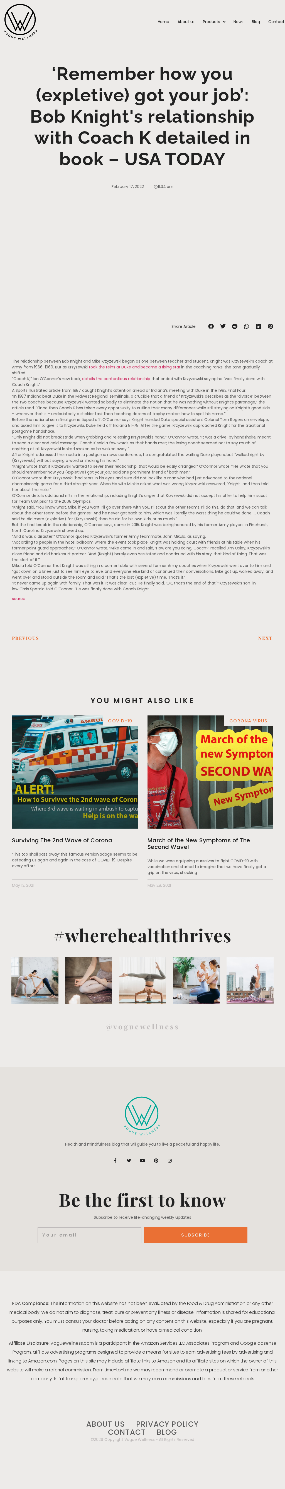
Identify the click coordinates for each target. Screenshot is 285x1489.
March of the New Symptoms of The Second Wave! (199, 843)
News (239, 21)
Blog (256, 21)
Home (163, 21)
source (18, 598)
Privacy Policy (167, 1424)
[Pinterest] (156, 1160)
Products (211, 21)
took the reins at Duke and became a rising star (134, 367)
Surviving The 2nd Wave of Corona (62, 840)
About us (186, 21)
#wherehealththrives (142, 935)
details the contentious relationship (116, 378)
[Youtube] (142, 1160)
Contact (276, 21)
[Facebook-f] (115, 1160)
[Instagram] (170, 1160)
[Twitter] (129, 1160)
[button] (211, 327)
